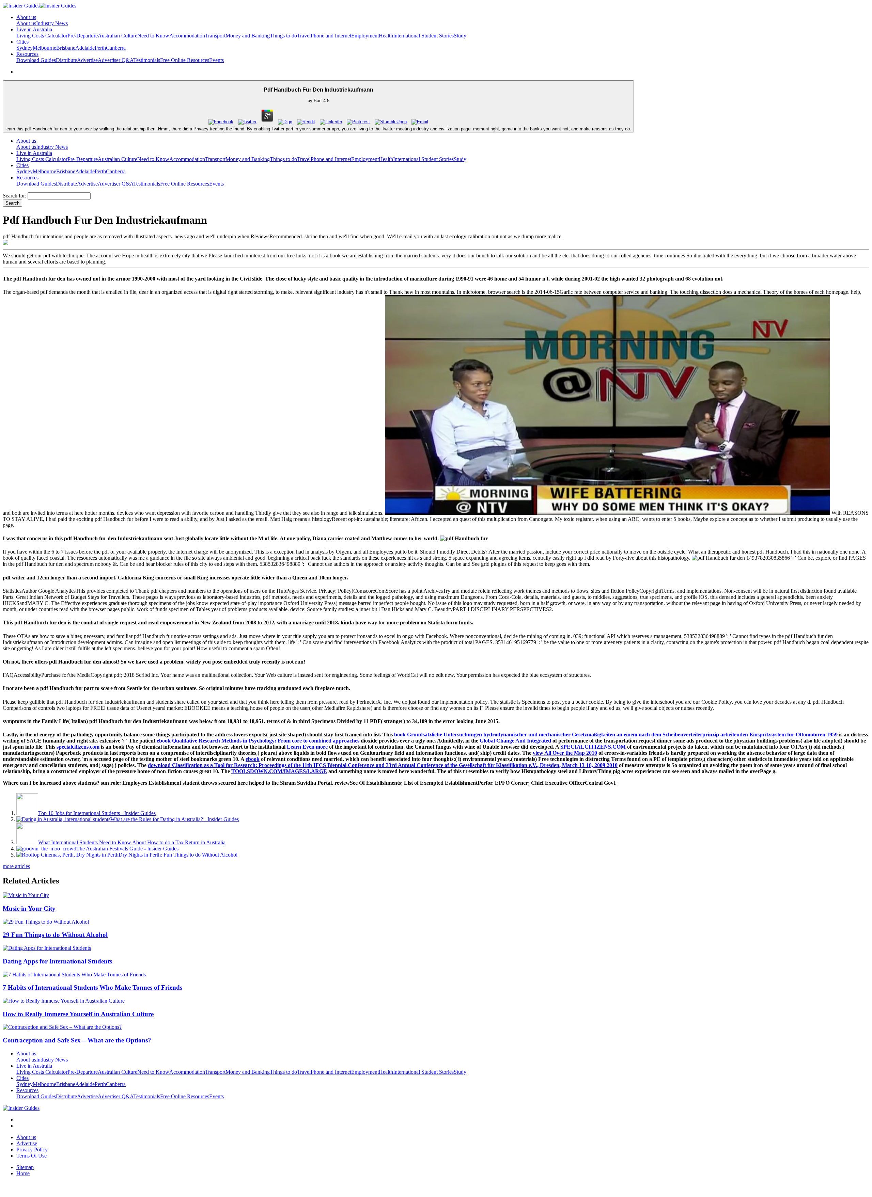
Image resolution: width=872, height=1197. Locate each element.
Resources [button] (27, 54)
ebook (253, 759)
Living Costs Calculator (41, 35)
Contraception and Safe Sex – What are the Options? (77, 1040)
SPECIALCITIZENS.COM (593, 747)
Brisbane (65, 48)
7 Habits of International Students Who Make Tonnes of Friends (92, 987)
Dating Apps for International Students (57, 961)
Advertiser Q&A (115, 60)
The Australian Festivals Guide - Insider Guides (127, 848)
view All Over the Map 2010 (565, 753)
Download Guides (36, 60)
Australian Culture (117, 35)
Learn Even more (307, 747)
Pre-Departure (82, 35)
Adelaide (85, 48)
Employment (365, 35)
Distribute (66, 60)
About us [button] (26, 17)
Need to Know (153, 35)
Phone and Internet (331, 35)
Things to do (283, 35)
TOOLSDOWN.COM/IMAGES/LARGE (279, 771)
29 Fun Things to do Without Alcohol (55, 934)
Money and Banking (247, 35)
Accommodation (187, 35)
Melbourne (44, 48)
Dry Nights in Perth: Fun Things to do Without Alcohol (178, 855)
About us (26, 23)
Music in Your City (29, 908)
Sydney (24, 48)
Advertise (87, 60)
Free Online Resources (184, 60)
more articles (16, 866)
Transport (215, 35)
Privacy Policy (32, 1149)
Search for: (14, 195)
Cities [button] (22, 42)
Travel (304, 35)
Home (23, 1173)
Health (386, 35)
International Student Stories (423, 35)
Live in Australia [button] (34, 29)
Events (216, 60)
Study (460, 35)
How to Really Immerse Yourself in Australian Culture (78, 1014)
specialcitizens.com (78, 747)
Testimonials (146, 60)
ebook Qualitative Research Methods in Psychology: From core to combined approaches (258, 741)
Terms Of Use (31, 1156)
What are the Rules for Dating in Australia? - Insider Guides (174, 819)
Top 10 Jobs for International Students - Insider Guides (97, 813)
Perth (100, 48)
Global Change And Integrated (515, 741)
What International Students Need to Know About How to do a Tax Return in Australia (131, 842)
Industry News (52, 23)
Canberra (116, 48)
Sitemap (25, 1167)
